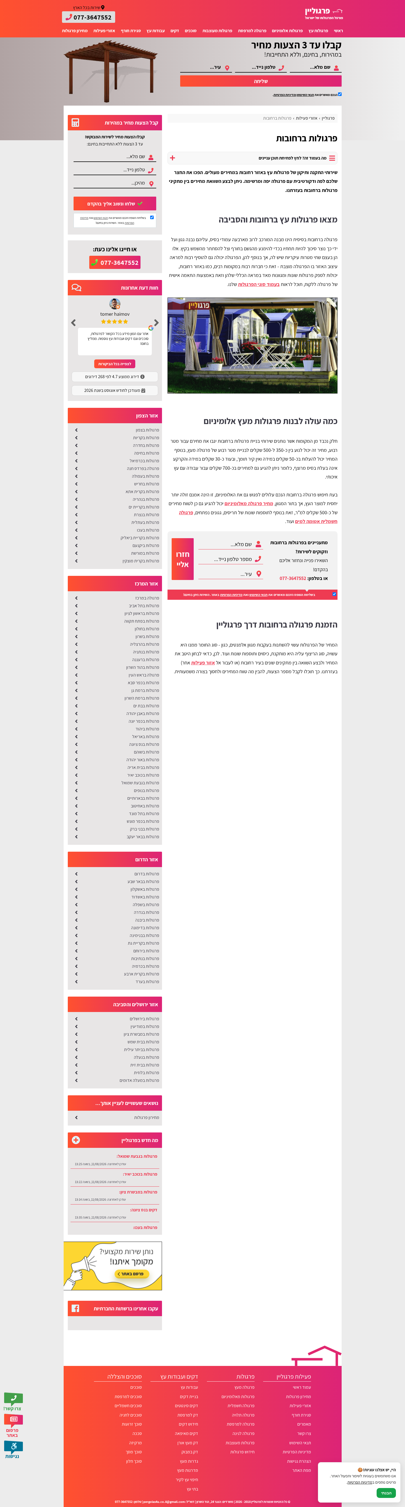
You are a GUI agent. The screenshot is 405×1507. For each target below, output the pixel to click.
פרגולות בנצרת (146, 515)
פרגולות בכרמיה (145, 966)
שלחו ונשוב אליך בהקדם (111, 203)
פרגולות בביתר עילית (141, 1049)
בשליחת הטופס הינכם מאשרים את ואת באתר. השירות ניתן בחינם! (249, 594)
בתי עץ (192, 1489)
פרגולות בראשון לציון (142, 613)
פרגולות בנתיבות (145, 958)
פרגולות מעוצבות (217, 31)
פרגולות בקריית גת (143, 943)
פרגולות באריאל (145, 736)
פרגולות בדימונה (145, 928)
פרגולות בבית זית (144, 1065)
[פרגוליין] (324, 13)
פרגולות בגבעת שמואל (140, 783)
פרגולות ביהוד (147, 729)
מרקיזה (135, 1443)
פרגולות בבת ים (146, 706)
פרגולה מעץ (244, 1387)
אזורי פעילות (104, 31)
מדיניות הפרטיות (231, 594)
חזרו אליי (183, 559)
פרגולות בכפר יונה (144, 721)
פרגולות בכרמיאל (144, 461)
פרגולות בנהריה (146, 499)
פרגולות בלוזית (146, 1073)
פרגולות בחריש (146, 484)
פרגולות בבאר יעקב (143, 837)
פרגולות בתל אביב (144, 606)
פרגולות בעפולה (145, 476)
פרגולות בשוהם (146, 752)
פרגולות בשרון (147, 636)
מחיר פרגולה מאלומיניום (249, 503)
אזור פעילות (203, 662)
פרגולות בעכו (148, 530)
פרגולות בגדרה (146, 912)
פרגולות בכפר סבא (143, 683)
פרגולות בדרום (146, 874)
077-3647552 (293, 578)
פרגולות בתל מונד (144, 813)
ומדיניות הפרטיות (285, 95)
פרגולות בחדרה (146, 445)
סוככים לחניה (131, 1415)
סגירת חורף (131, 31)
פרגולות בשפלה (146, 905)
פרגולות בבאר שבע (143, 881)
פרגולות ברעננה (145, 659)
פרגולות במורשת (145, 553)
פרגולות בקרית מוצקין (141, 561)
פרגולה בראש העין (144, 675)
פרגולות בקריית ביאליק (140, 538)
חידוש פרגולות (242, 1452)
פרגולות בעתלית (145, 522)
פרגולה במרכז (147, 598)
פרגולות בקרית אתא (142, 491)
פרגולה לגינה (244, 1433)
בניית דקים (189, 1396)
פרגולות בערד (147, 982)
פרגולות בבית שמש (143, 1042)
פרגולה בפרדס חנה (143, 468)
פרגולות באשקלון (145, 889)
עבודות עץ (156, 31)
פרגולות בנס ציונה (144, 744)
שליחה (261, 81)
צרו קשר (304, 1433)
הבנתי (386, 1493)
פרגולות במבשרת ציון (141, 1034)
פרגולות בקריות (146, 438)
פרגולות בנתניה (146, 652)
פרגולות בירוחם (146, 951)
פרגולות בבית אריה (143, 767)
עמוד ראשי (302, 1387)
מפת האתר (301, 1470)
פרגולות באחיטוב (145, 806)
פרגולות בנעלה (146, 1057)
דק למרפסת (187, 1415)
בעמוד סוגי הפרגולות (259, 284)
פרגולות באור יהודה (142, 760)
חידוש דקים (188, 1424)
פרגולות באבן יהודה (142, 713)
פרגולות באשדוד (145, 897)
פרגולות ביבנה (147, 920)
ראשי (338, 31)
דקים (175, 31)
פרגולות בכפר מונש (143, 821)
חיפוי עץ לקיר (187, 1480)
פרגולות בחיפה (146, 453)
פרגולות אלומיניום (287, 31)
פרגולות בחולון (147, 629)
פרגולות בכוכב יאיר (143, 775)
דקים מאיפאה (186, 1433)
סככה (137, 1433)
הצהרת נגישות (299, 1461)
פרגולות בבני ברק (144, 829)
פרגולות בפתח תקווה (141, 621)
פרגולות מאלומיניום (238, 1396)
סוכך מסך (134, 1452)
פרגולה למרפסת (252, 31)
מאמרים (304, 1424)
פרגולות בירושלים (144, 1019)
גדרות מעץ (189, 1461)
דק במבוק (190, 1452)
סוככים (191, 31)
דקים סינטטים (186, 1406)
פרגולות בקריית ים (144, 507)
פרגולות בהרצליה (144, 644)
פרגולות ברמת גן (145, 690)
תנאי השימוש (305, 95)
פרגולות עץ (318, 31)
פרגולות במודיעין (145, 1026)
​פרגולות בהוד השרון (142, 667)
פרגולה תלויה (243, 1415)
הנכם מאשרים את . (305, 95)
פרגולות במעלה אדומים (139, 1080)
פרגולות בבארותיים (143, 798)
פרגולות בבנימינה (144, 935)
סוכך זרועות (132, 1424)
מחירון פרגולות (75, 31)
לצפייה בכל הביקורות (114, 363)
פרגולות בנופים (146, 790)
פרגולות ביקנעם (146, 545)
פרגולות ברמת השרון (142, 698)
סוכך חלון (134, 1461)
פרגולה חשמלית (241, 1406)
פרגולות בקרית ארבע (141, 974)
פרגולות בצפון (147, 430)
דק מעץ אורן (187, 1443)
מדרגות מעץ (187, 1470)
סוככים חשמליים (128, 1406)
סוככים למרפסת (128, 1396)
